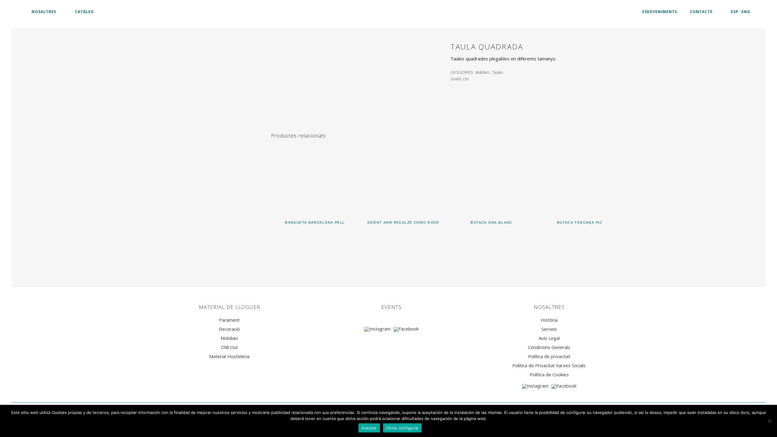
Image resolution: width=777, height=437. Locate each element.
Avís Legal (549, 338)
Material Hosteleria (229, 356)
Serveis (549, 329)
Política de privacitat (549, 356)
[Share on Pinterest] (494, 79)
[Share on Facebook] (474, 79)
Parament (229, 320)
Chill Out (229, 347)
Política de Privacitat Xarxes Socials (549, 366)
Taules (497, 72)
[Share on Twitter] (480, 79)
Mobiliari (482, 72)
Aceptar (369, 427)
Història (549, 320)
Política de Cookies (549, 375)
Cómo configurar (402, 427)
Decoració (229, 329)
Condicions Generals (549, 347)
